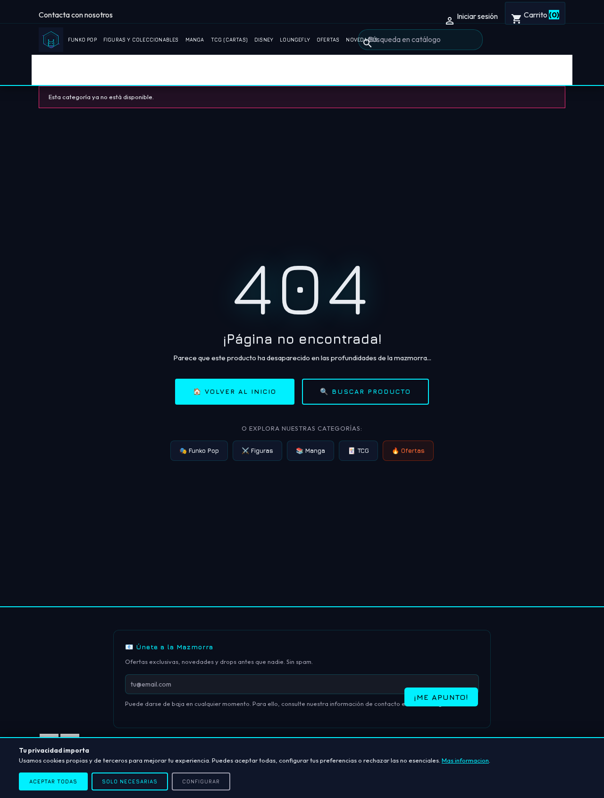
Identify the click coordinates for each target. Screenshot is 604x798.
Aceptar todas (53, 781)
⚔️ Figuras (257, 450)
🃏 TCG (358, 450)
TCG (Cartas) (229, 39)
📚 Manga (310, 450)
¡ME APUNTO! (441, 697)
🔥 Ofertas (408, 450)
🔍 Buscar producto (365, 391)
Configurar (201, 781)
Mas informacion (465, 760)
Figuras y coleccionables (141, 39)
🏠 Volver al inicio (235, 391)
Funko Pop (82, 39)
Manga (194, 39)
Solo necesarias (130, 781)
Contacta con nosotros (76, 14)
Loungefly (295, 39)
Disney (263, 39)
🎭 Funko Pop (199, 450)
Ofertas (328, 39)
